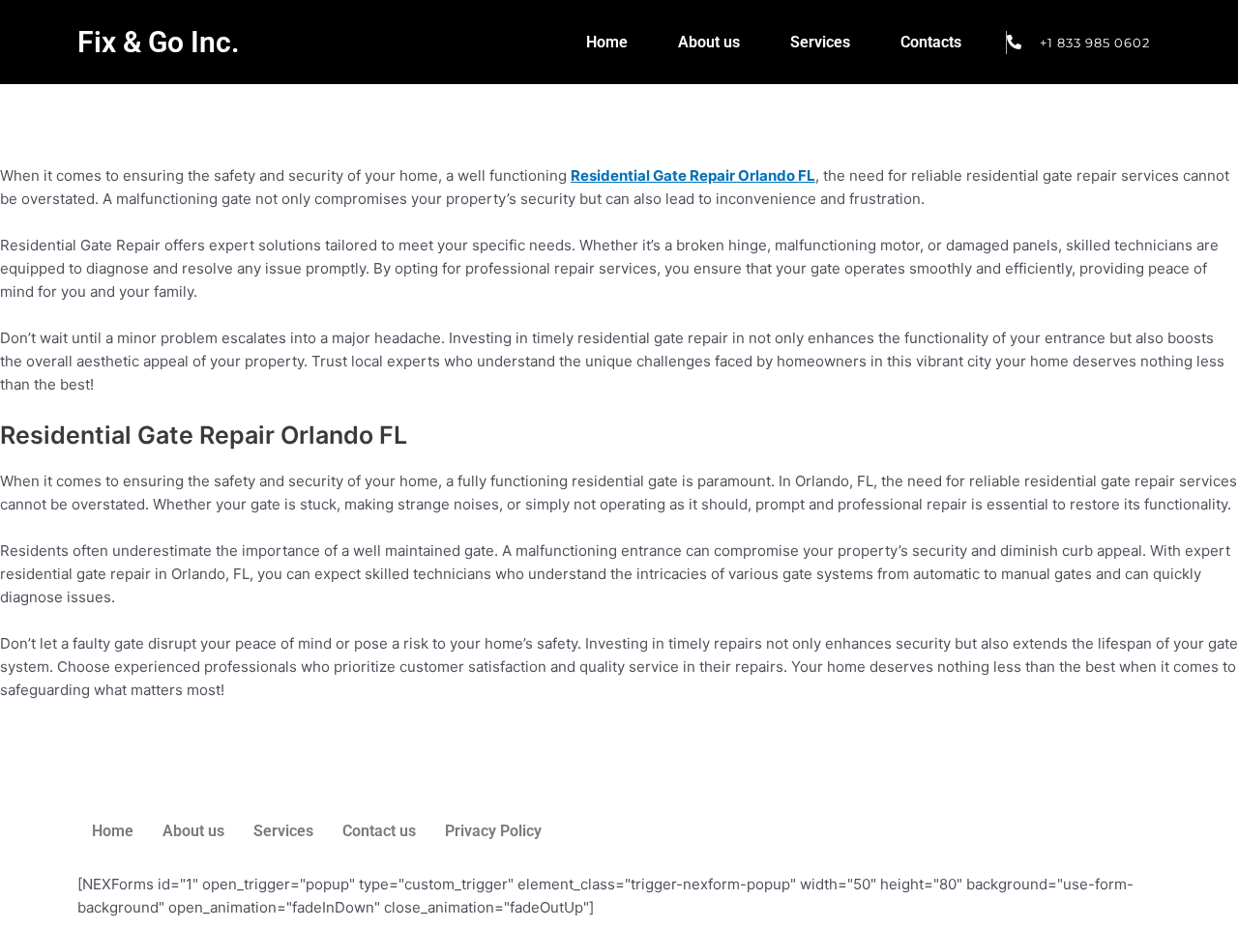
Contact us (379, 831)
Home (607, 42)
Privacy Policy (493, 831)
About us (709, 42)
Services (820, 42)
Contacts (930, 42)
